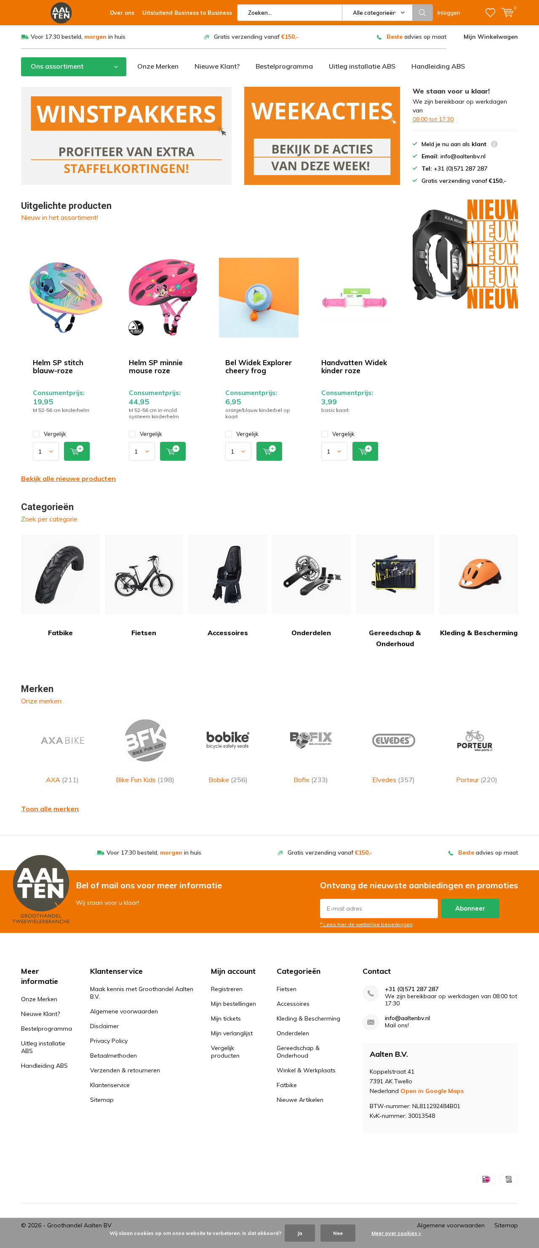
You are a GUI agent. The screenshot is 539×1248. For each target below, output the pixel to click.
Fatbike (60, 632)
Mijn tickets (226, 1018)
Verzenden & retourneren (125, 1070)
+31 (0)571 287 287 (411, 989)
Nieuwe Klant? (217, 66)
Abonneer (470, 908)
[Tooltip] (494, 145)
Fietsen (143, 632)
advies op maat (416, 36)
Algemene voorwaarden (124, 1011)
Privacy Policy (109, 1041)
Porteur (476, 779)
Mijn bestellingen (233, 1003)
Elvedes (393, 779)
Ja (299, 1233)
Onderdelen (311, 632)
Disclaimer (104, 1026)
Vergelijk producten (225, 1051)
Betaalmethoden (113, 1055)
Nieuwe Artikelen (300, 1100)
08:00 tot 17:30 (433, 119)
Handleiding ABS (438, 66)
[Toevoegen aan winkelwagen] (77, 451)
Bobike (228, 779)
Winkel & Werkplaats (306, 1070)
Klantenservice (110, 1085)
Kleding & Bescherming (479, 632)
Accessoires (228, 632)
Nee (338, 1233)
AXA (62, 779)
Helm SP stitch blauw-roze (58, 366)
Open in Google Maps (432, 1091)
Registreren (227, 989)
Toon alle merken (50, 808)
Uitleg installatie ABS (362, 66)
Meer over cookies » (396, 1233)
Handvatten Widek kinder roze (354, 366)
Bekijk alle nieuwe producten (68, 478)
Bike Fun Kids (145, 779)
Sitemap (102, 1100)
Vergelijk (55, 433)
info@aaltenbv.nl (407, 1018)
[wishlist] (490, 12)
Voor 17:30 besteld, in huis (78, 36)
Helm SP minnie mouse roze (156, 366)
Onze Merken (158, 66)
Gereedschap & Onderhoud (395, 638)
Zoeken (423, 12)
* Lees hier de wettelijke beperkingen (366, 924)
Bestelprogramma (284, 66)
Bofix (311, 779)
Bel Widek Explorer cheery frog (258, 366)
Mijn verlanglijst (232, 1033)
